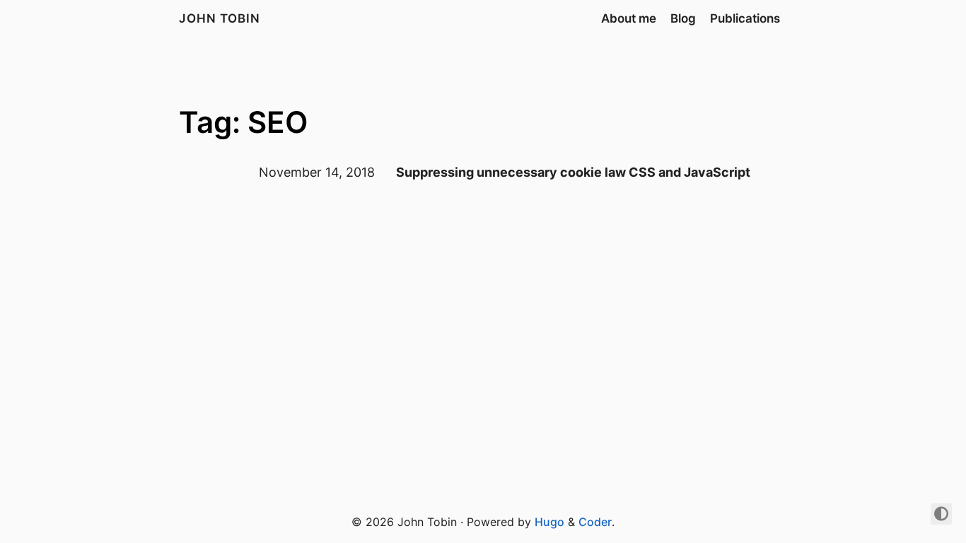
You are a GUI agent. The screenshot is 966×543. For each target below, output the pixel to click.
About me (628, 18)
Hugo (549, 522)
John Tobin (219, 18)
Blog (683, 18)
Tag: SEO (243, 122)
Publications (745, 18)
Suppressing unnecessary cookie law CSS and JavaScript (573, 172)
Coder (595, 522)
